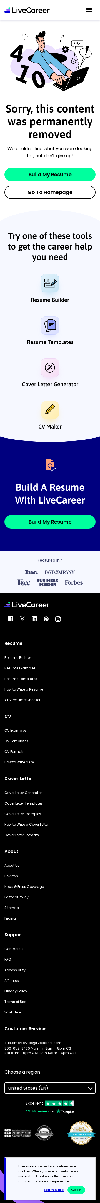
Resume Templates (50, 342)
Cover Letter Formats (21, 835)
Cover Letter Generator (50, 384)
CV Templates (16, 741)
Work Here (12, 1012)
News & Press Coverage (24, 887)
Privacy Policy (15, 991)
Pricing (10, 918)
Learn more (54, 1189)
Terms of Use (15, 1002)
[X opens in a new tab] (22, 619)
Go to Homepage (50, 192)
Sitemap (11, 908)
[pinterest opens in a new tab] (46, 619)
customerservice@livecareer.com (32, 1043)
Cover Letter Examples (22, 814)
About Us (11, 865)
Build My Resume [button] (50, 521)
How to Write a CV (19, 762)
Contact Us (14, 949)
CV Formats (14, 751)
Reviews (11, 876)
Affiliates (11, 980)
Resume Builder (50, 300)
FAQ (7, 959)
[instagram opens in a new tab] (58, 619)
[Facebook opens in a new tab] (10, 619)
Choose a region (22, 1072)
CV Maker (50, 426)
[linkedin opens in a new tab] (34, 619)
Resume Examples (20, 668)
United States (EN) (28, 1088)
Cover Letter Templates (23, 803)
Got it (76, 1189)
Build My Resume (50, 174)
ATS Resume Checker (22, 700)
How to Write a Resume (23, 689)
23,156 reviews (37, 1111)
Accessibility (15, 970)
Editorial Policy (16, 897)
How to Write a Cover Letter (26, 824)
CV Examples (15, 730)
